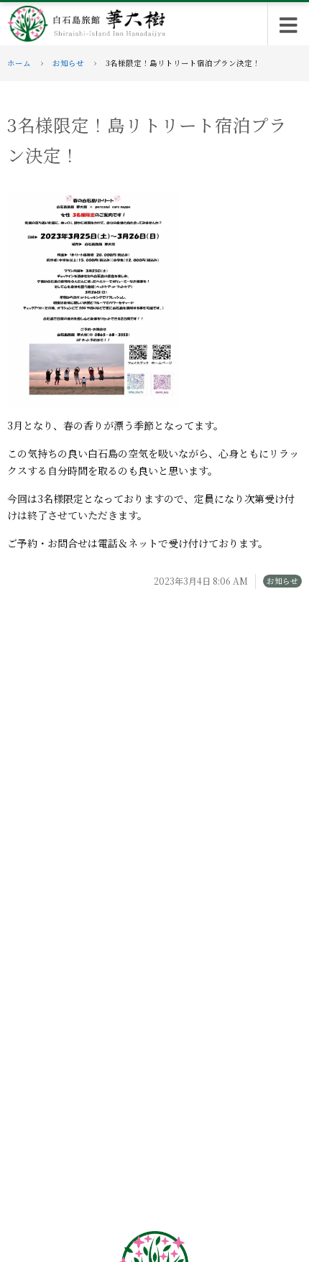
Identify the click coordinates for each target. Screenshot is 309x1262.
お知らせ (68, 62)
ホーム (19, 62)
